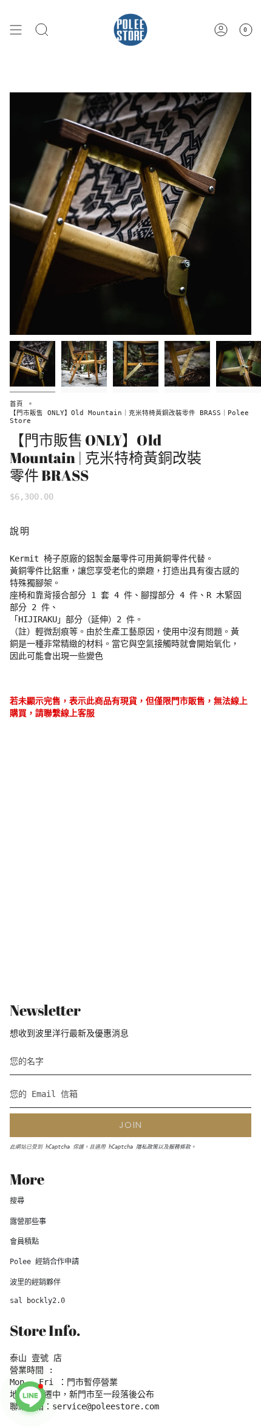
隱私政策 (147, 1147)
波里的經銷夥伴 (35, 1282)
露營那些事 (28, 1221)
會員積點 (24, 1241)
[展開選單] (16, 29)
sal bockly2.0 (37, 1300)
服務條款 (180, 1147)
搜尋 (17, 1201)
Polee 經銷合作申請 (44, 1261)
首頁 (16, 403)
